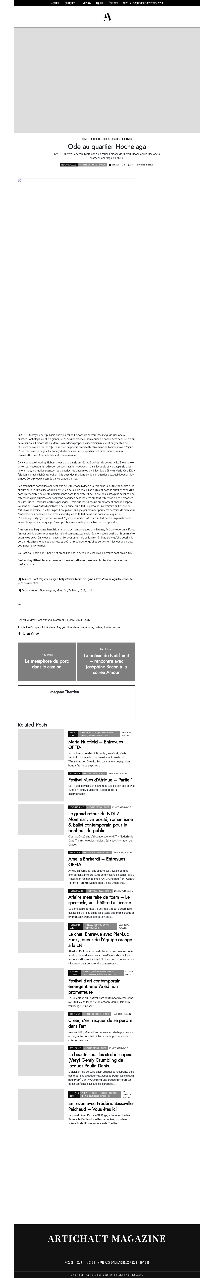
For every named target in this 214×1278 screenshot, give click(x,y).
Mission (86, 3)
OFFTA (91, 732)
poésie (98, 627)
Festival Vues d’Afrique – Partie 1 (100, 779)
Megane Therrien (146, 164)
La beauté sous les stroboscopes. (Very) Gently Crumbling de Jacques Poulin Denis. (100, 1060)
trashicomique (112, 627)
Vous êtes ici (107, 1095)
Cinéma (94, 773)
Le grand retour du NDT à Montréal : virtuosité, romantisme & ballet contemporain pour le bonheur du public (100, 822)
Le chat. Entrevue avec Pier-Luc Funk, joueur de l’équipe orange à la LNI (100, 940)
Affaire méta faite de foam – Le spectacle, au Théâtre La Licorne (99, 900)
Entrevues (84, 732)
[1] (50, 447)
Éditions (113, 3)
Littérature (101, 164)
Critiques (70, 3)
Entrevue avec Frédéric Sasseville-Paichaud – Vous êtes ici (101, 1106)
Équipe (99, 3)
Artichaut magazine (127, 734)
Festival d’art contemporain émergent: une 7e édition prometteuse (94, 986)
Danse (106, 807)
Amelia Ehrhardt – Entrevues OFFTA (96, 861)
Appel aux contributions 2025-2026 (143, 3)
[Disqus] (76, 1173)
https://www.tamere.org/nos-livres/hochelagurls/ (90, 579)
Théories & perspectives (98, 735)
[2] (131, 553)
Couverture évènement (98, 974)
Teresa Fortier (129, 973)
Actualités (86, 971)
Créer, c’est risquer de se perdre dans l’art (100, 1023)
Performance (107, 732)
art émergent (97, 971)
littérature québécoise (80, 627)
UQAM (91, 1095)
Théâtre (107, 890)
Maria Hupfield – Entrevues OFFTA (95, 744)
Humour (105, 924)
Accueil (55, 3)
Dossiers (95, 1092)
